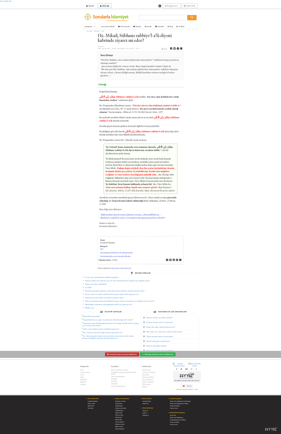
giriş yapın (116, 268)
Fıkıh (82, 370)
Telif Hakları (146, 384)
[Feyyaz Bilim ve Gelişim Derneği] (187, 376)
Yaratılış (83, 384)
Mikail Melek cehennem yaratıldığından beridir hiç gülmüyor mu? (108, 304)
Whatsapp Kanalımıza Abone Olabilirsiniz (158, 354)
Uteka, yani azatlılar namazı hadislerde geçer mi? (101, 329)
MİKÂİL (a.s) (89, 308)
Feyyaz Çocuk (174, 408)
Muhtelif (83, 382)
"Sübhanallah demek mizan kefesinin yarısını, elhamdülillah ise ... (131, 214)
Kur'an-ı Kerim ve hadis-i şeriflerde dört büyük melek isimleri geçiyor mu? (112, 294)
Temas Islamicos (119, 422)
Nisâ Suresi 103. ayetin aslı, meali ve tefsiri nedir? (164, 332)
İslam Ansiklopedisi (118, 386)
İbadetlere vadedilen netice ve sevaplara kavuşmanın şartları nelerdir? (133, 217)
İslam (82, 377)
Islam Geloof (118, 417)
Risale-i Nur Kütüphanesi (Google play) (180, 401)
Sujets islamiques (119, 429)
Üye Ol (91, 6)
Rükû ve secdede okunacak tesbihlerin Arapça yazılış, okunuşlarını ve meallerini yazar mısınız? (119, 301)
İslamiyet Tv (145, 415)
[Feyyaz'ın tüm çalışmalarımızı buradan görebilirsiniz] (271, 428)
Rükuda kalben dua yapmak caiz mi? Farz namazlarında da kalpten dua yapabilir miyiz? (117, 281)
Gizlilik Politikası (148, 382)
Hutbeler (114, 381)
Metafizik (97, 31)
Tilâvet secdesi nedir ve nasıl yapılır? (159, 336)
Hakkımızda (146, 370)
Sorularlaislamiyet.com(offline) (178, 420)
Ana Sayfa (89, 31)
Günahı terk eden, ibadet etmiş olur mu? (160, 327)
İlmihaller (114, 384)
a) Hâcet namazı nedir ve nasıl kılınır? (159, 322)
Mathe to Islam (119, 426)
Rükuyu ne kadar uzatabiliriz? (96, 284)
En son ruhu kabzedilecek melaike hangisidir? (102, 277)
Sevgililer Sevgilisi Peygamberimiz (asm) (123, 373)
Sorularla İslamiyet (92, 401)
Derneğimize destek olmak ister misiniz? (187, 380)
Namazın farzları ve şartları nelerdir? (159, 318)
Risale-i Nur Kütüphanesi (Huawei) (179, 403)
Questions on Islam (120, 401)
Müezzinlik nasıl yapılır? (91, 316)
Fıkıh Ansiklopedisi (117, 376)
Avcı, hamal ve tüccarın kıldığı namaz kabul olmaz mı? (102, 332)
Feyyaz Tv (145, 410)
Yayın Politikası (147, 379)
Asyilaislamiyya (119, 410)
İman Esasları (85, 372)
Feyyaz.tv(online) (174, 422)
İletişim (144, 387)
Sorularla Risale (146, 401)
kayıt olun (127, 268)
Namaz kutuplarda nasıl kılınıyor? (158, 341)
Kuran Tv (144, 413)
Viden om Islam (119, 415)
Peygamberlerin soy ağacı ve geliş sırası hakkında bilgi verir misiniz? (108, 320)
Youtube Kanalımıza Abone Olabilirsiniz (123, 354)
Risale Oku (145, 403)
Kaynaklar (145, 375)
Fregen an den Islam (120, 408)
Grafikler (182, 26)
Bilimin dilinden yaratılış (119, 370)
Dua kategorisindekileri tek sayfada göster (116, 253)
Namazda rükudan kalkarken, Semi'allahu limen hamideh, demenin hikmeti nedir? (115, 291)
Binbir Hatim (91, 406)
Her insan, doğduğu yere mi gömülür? (160, 351)
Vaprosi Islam (118, 412)
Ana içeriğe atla (5, 1)
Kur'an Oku (173, 415)
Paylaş (165, 49)
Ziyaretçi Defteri (148, 377)
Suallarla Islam (119, 406)
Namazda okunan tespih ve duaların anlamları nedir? (104, 298)
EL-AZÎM (88, 287)
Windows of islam (119, 424)
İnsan (82, 375)
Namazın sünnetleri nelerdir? (156, 346)
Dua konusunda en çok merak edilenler (115, 256)
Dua (103, 31)
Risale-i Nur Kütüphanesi (176, 417)
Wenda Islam (118, 419)
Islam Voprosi (118, 403)
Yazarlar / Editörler (149, 372)
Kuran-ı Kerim (91, 403)
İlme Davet (90, 408)
